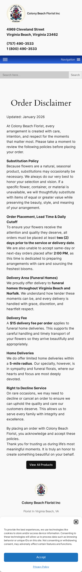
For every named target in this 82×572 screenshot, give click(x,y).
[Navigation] (5, 59)
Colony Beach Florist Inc (43, 13)
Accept (41, 557)
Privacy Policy (41, 566)
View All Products (41, 464)
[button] (76, 522)
